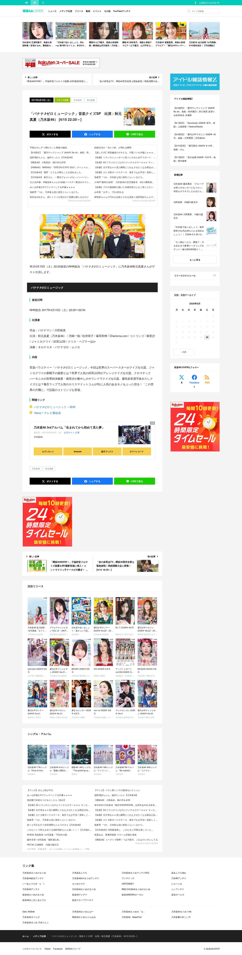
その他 (107, 11)
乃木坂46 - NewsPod (131, 917)
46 (34, 2)
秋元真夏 (91, 100)
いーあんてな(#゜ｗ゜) (33, 883)
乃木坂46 (77, 100)
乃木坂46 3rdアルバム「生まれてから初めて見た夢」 (69, 427)
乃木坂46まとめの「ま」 (133, 911)
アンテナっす (128, 878)
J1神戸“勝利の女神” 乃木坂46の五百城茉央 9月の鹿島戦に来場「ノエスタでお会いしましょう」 (125, 182)
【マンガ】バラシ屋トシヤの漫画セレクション (117, 790)
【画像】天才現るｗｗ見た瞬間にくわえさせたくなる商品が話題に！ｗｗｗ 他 (125, 167)
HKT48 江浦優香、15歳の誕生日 (43, 844)
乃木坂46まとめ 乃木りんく (35, 922)
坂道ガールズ (177, 894)
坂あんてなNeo (178, 872)
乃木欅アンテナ (178, 878)
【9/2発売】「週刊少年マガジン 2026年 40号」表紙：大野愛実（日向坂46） (195, 136)
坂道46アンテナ (79, 894)
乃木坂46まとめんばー (83, 911)
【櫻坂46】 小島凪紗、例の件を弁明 (48, 162)
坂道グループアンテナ (83, 900)
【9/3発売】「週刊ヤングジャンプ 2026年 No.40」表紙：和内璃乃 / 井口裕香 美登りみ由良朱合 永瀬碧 (61, 152)
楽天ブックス (107, 451)
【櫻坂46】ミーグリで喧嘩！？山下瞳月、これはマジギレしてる (126, 839)
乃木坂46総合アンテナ (33, 878)
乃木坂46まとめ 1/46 (181, 911)
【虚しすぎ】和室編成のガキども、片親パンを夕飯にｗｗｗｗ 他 (125, 152)
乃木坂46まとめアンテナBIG (135, 872)
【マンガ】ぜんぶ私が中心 (40, 790)
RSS (207, 382)
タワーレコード (137, 451)
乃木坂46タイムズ (31, 917)
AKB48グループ (73, 948)
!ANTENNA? (128, 883)
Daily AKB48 (28, 911)
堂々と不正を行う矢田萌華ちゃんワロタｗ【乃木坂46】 (54, 824)
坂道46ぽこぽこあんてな (34, 900)
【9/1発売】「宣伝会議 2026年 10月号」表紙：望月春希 (195, 159)
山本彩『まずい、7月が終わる (109, 192)
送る (137, 134)
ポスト (52, 134)
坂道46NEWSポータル (132, 894)
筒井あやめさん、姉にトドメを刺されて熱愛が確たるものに (59, 196)
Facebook (194, 384)
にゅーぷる (176, 883)
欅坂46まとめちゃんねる (84, 917)
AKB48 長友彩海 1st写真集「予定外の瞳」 (48, 834)
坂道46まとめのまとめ (33, 894)
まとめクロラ (78, 883)
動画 (88, 11)
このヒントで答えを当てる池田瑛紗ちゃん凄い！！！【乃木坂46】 (59, 829)
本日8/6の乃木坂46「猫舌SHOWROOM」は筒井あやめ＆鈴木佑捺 (126, 805)
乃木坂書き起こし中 (181, 917)
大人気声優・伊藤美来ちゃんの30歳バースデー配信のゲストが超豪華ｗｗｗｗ (61, 182)
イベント (97, 11)
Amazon (77, 451)
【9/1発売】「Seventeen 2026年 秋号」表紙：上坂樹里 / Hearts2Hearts (194, 124)
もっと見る (195, 259)
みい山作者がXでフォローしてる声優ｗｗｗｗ (52, 187)
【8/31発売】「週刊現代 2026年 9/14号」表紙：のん (194, 147)
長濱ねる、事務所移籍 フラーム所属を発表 (115, 834)
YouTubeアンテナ (122, 11)
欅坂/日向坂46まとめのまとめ (136, 889)
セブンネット (48, 451)
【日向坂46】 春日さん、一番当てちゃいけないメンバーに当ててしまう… (61, 177)
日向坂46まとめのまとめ (84, 889)
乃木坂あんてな (79, 872)
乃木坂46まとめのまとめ (34, 872)
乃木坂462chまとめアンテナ (85, 878)
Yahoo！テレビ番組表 (47, 413)
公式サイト (69, 432)
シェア (94, 134)
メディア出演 (65, 11)
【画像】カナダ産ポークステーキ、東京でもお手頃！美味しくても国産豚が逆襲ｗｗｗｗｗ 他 (125, 172)
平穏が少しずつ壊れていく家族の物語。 (49, 147)
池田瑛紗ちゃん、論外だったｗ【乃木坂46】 (52, 157)
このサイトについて (209, 2)
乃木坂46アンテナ (31, 889)
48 (26, 2)
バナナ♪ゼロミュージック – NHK (54, 407)
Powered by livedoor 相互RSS (79, 200)
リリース (79, 11)
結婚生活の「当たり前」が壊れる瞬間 (112, 147)
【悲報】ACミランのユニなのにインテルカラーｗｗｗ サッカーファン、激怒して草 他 (125, 162)
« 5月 (183, 351)
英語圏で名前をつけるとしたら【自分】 (46, 800)
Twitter (47, 948)
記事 (77, 432)
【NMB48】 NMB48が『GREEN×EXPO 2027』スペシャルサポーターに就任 (61, 167)
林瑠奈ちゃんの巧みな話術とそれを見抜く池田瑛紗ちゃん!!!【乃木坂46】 (125, 196)
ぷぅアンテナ (177, 889)
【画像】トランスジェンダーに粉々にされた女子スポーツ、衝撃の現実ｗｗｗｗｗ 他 (125, 157)
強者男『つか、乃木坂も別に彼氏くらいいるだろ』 (55, 192)
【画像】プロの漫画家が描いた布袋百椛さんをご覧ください (123, 187)
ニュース (52, 11)
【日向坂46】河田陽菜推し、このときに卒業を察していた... (123, 829)
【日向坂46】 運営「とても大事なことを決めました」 (56, 172)
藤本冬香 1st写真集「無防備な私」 (44, 839)
